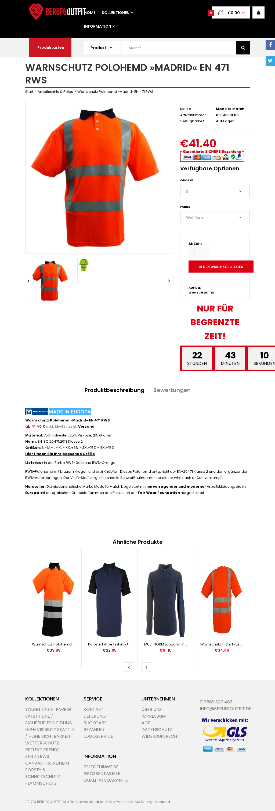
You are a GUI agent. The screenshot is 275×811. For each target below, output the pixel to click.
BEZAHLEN (94, 729)
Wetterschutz (42, 743)
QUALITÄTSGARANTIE (106, 780)
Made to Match (230, 108)
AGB (146, 723)
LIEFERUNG (95, 716)
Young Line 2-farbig (48, 709)
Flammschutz (41, 783)
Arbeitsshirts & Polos (55, 91)
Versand (86, 426)
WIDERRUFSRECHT (161, 736)
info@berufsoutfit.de (225, 709)
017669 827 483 (216, 702)
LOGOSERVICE (98, 736)
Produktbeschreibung (114, 390)
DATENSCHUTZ (157, 729)
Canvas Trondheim (47, 763)
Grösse (186, 180)
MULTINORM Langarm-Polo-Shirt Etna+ (177, 644)
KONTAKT (94, 709)
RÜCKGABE (95, 723)
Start (29, 91)
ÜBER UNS (152, 709)
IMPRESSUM (154, 716)
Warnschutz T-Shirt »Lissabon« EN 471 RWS (236, 644)
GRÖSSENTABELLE (102, 773)
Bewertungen (172, 390)
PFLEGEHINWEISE (101, 767)
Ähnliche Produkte (138, 542)
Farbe (185, 206)
